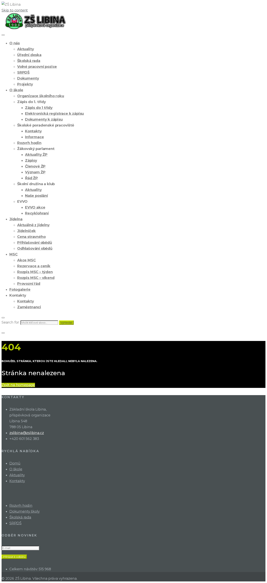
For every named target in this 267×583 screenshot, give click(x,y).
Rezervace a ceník (33, 266)
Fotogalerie (19, 289)
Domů (14, 463)
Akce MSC (26, 260)
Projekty (25, 84)
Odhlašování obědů (34, 248)
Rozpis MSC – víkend (36, 278)
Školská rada (28, 61)
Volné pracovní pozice (37, 67)
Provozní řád (28, 284)
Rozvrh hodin (29, 143)
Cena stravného (31, 237)
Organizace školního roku (40, 96)
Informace (34, 137)
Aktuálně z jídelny (33, 225)
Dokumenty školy (24, 511)
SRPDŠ (23, 72)
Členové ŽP (35, 166)
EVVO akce (35, 207)
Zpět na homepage (18, 385)
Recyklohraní (37, 213)
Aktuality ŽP (36, 154)
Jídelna (15, 219)
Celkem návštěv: (24, 569)
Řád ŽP (31, 178)
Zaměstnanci (29, 307)
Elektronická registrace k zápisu (54, 113)
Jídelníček (26, 231)
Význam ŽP (35, 172)
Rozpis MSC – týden (35, 272)
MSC (13, 254)
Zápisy (31, 160)
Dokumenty (28, 78)
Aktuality (25, 49)
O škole (16, 90)
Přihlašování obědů (34, 242)
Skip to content (15, 10)
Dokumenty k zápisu (44, 119)
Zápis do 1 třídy (39, 108)
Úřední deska (29, 55)
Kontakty (33, 131)
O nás (14, 43)
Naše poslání (36, 196)
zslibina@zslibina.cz (26, 433)
